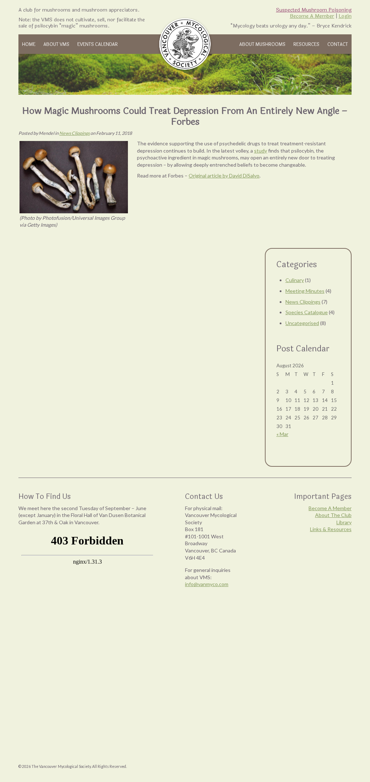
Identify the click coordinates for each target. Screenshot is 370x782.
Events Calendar (97, 44)
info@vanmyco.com (206, 584)
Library (344, 522)
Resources (306, 44)
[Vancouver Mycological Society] (185, 44)
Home (28, 44)
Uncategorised (302, 323)
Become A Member (312, 16)
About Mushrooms (262, 44)
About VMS (56, 44)
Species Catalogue (306, 312)
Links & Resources (331, 529)
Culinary (294, 280)
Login (345, 16)
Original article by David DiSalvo (224, 175)
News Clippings (74, 133)
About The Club (333, 515)
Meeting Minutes (304, 291)
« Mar (282, 434)
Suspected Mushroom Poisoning (314, 10)
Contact (337, 44)
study (260, 151)
